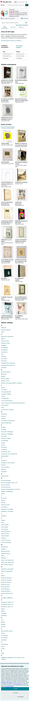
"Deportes (3, 327)
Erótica (3, 445)
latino (2, 522)
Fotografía (4, 471)
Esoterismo (4, 447)
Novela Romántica (5, 591)
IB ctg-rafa (4, 498)
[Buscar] (26, 5)
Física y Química (5, 467)
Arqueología (4, 349)
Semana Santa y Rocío (7, 631)
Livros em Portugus (6, 542)
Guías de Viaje (4, 476)
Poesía (3, 609)
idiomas (3, 502)
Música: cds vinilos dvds (7, 560)
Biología (3, 376)
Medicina (3, 549)
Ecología (3, 427)
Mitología (3, 558)
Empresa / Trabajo (6, 438)
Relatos (3, 622)
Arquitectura (4, 352)
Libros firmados (5, 535)
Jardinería (3, 516)
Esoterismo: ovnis (5, 451)
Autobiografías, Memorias (8, 365)
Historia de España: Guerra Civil (9, 482)
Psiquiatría (4, 615)
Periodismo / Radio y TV (7, 602)
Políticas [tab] (21, 27)
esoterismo (4, 449)
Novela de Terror (5, 584)
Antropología (4, 347)
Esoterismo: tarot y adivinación (9, 454)
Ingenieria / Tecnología (7, 509)
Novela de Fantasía (6, 582)
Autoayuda (4, 361)
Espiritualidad (4, 456)
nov (2, 573)
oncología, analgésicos (7, 597)
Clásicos (3, 396)
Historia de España (6, 480)
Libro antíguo (4, 529)
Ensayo (3, 442)
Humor (3, 493)
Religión (3, 624)
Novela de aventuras (6, 580)
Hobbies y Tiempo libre (7, 491)
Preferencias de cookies (6, 682)
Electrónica (4, 436)
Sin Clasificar (4, 637)
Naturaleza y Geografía (7, 569)
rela (2, 620)
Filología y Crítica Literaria (8, 462)
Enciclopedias (4, 440)
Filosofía (3, 465)
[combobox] (16, 5)
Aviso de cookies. (17, 683)
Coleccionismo (5, 405)
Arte (2, 354)
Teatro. (3, 648)
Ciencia (3, 387)
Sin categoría (4, 635)
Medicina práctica (5, 553)
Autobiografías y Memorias (8, 363)
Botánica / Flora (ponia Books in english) (11, 383)
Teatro (3, 646)
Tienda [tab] (4, 27)
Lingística (3, 538)
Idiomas (3, 500)
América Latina (5, 341)
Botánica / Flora (5, 380)
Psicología (3, 613)
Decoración (4, 414)
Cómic (2, 407)
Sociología (3, 640)
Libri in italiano (5, 524)
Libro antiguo (4, 527)
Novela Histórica (5, 586)
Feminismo (4, 460)
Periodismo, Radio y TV (7, 604)
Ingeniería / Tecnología (7, 511)
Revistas (3, 626)
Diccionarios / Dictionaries (8, 420)
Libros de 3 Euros (5, 531)
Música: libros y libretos (7, 564)
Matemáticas (4, 547)
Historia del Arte (5, 485)
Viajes (2, 653)
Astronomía (4, 358)
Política (3, 611)
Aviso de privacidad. (9, 686)
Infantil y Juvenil (5, 504)
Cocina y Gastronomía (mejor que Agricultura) (13, 403)
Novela (3, 575)
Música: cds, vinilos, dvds (7, 562)
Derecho (3, 418)
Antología (3, 345)
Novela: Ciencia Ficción (7, 593)
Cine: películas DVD (6, 392)
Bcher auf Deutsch (6, 372)
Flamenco (3, 469)
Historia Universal (5, 487)
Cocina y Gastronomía (6, 400)
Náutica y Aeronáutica (7, 571)
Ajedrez (3, 338)
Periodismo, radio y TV (7, 606)
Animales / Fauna (5, 343)
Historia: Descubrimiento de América (10, 489)
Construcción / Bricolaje (7, 409)
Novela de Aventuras (6, 578)
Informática (4, 507)
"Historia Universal (6, 330)
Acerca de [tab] (12, 27)
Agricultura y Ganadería (7, 336)
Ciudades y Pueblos (6, 394)
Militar (2, 555)
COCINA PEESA (5, 398)
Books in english (5, 378)
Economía (3, 429)
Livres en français (5, 540)
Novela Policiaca (5, 589)
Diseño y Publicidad (6, 423)
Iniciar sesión (21, 2)
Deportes (3, 416)
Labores (3, 520)
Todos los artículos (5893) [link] (8, 127)
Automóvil (3, 367)
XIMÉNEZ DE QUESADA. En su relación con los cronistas (12, 658)
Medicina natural (5, 551)
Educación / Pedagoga (7, 431)
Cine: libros (4, 389)
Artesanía (3, 356)
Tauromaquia (4, 644)
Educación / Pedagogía (7, 434)
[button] (26, 22)
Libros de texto (5, 533)
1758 (2, 332)
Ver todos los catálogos (19, 46)
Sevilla (2, 633)
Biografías (3, 374)
